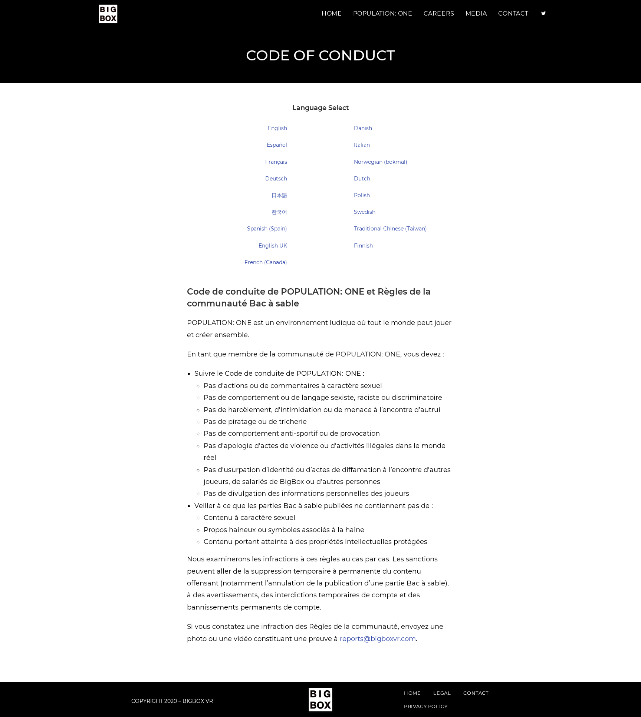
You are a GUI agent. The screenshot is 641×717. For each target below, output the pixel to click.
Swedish (364, 212)
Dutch (362, 178)
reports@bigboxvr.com (378, 639)
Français (276, 162)
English (277, 128)
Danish (363, 128)
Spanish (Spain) (267, 228)
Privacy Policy (425, 706)
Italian (362, 145)
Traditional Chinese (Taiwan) (390, 228)
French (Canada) (265, 262)
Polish (362, 195)
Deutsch (276, 178)
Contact (475, 693)
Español (277, 145)
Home (412, 693)
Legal (442, 693)
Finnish (363, 245)
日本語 (279, 195)
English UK (273, 245)
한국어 (279, 212)
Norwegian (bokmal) (380, 162)
